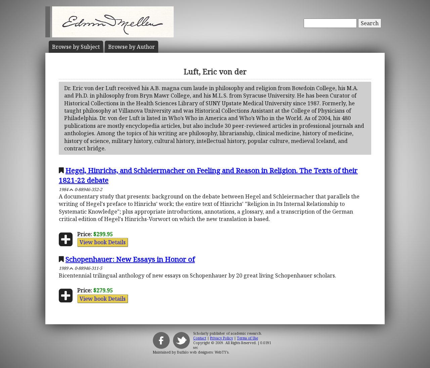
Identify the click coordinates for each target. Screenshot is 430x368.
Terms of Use (247, 338)
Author (131, 46)
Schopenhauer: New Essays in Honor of (130, 259)
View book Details (103, 242)
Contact (199, 338)
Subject (76, 46)
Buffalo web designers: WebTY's (202, 352)
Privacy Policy (221, 338)
